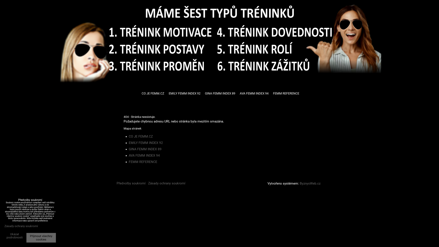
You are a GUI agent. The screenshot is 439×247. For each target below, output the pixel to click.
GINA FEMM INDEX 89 (220, 93)
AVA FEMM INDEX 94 (254, 93)
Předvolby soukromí (131, 183)
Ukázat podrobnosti (15, 236)
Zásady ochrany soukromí (166, 183)
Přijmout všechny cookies (41, 237)
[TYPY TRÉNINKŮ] (219, 85)
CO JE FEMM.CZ (153, 93)
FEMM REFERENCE (286, 93)
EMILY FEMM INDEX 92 (184, 93)
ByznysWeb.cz (310, 183)
